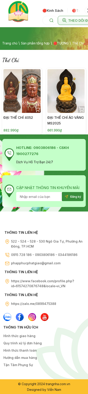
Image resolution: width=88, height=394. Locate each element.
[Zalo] (7, 317)
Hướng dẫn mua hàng (20, 358)
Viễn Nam (54, 390)
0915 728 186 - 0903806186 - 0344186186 (44, 255)
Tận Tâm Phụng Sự (18, 365)
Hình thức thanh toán (20, 350)
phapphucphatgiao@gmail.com (35, 263)
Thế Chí (78, 43)
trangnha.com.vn (58, 384)
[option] (55, 10)
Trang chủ (9, 43)
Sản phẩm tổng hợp (35, 43)
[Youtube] (45, 317)
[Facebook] (20, 317)
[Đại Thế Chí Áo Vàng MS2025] (66, 91)
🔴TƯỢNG (61, 43)
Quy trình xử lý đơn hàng (22, 343)
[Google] (32, 317)
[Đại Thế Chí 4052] (22, 91)
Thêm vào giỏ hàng (37, 109)
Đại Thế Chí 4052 (18, 117)
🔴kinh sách (52, 10)
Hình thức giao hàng (19, 336)
